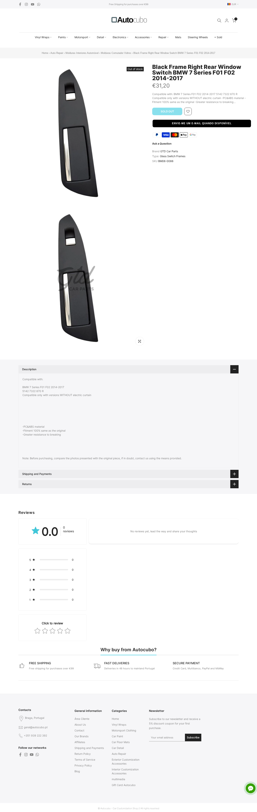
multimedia (118, 779)
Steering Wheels (198, 37)
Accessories (142, 37)
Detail (100, 37)
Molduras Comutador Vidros (116, 53)
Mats (178, 37)
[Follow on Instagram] (26, 4)
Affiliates (80, 742)
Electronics (119, 37)
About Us (80, 724)
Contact (79, 730)
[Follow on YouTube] (32, 4)
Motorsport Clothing (124, 730)
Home (45, 53)
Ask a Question (162, 143)
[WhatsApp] (38, 4)
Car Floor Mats (121, 742)
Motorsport (81, 37)
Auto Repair (56, 53)
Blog (77, 771)
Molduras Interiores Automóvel (82, 53)
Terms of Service (85, 759)
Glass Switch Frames (172, 156)
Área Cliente (82, 718)
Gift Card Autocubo (123, 785)
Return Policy (83, 753)
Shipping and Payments (89, 748)
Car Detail (118, 748)
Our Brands (81, 736)
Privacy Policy (83, 765)
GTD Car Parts (169, 151)
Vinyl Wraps (42, 37)
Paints (62, 37)
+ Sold (218, 37)
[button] (201, 123)
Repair (162, 37)
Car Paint (117, 736)
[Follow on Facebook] (20, 4)
